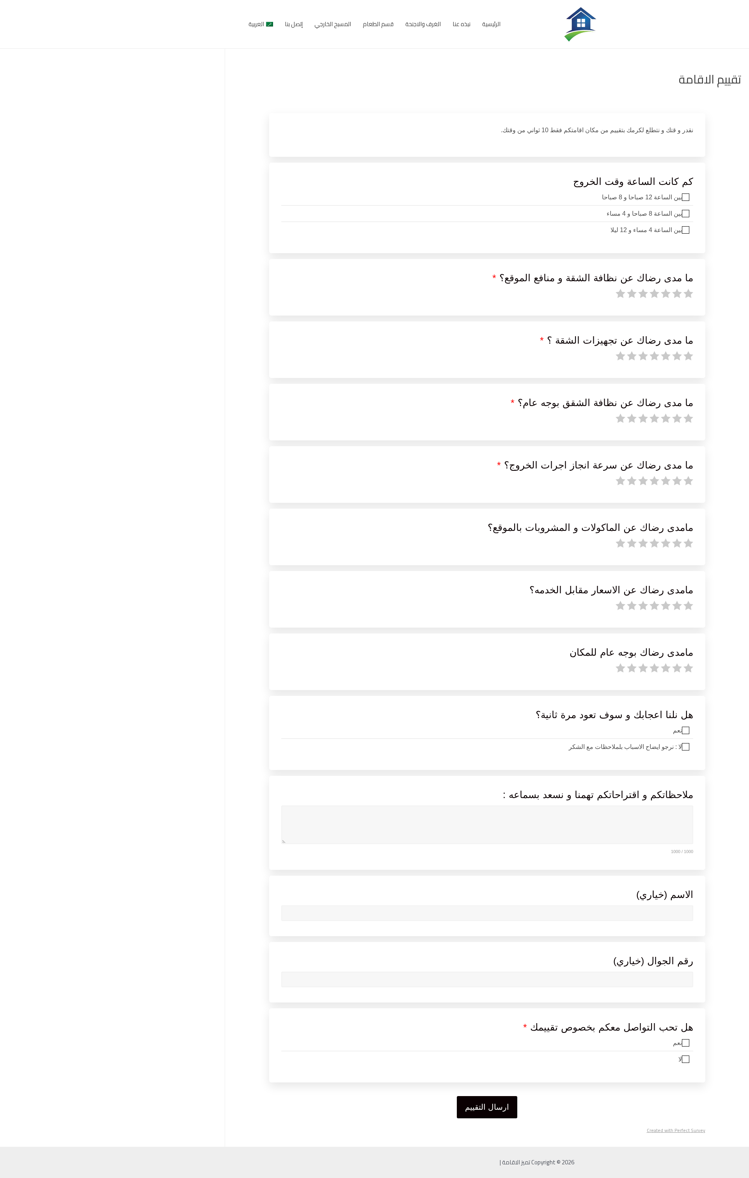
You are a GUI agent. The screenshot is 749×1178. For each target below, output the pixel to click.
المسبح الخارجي (332, 24)
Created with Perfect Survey (676, 1130)
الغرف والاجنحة (423, 24)
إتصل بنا (294, 24)
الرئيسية (491, 24)
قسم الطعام (378, 24)
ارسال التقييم (487, 1107)
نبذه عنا (461, 24)
